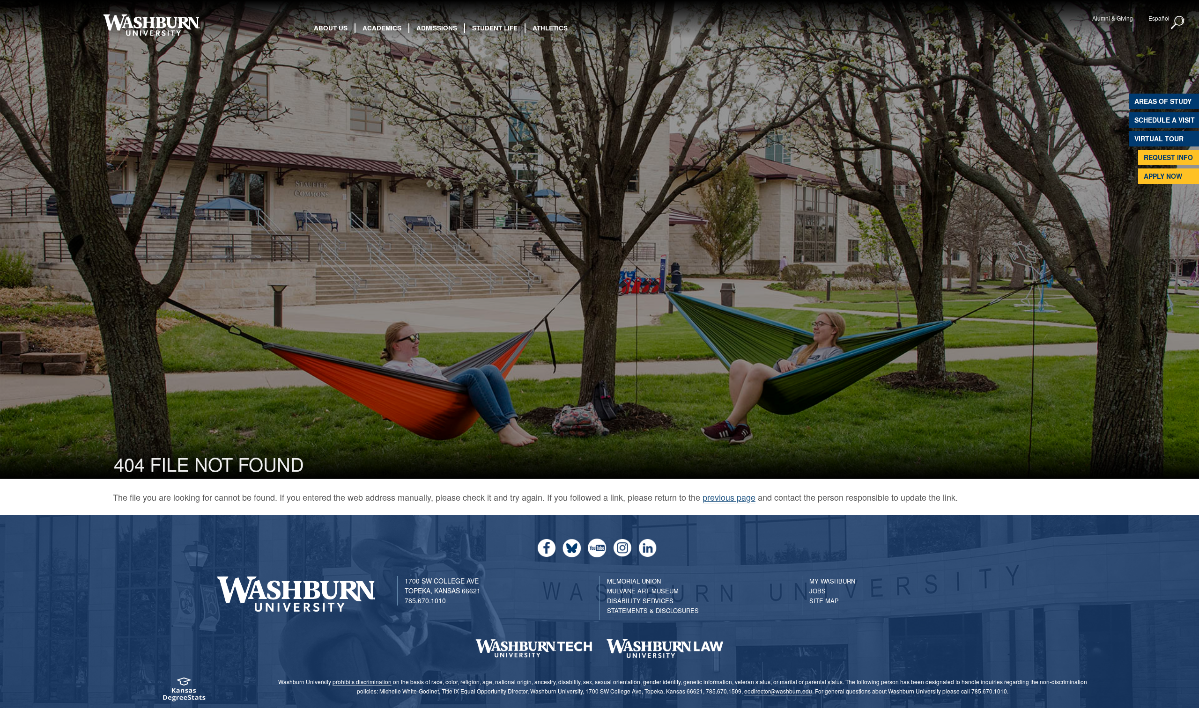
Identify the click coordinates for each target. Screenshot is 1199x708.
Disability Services (640, 600)
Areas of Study (1163, 101)
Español (1158, 18)
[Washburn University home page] (151, 25)
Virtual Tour (1159, 138)
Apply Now (1163, 176)
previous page (729, 497)
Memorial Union (634, 581)
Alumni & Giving (1112, 18)
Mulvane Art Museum (643, 590)
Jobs (817, 590)
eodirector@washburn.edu (778, 691)
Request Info (1168, 157)
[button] (1178, 23)
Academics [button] (382, 27)
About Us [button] (331, 27)
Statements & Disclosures (653, 610)
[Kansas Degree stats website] (184, 692)
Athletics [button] (550, 27)
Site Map (824, 600)
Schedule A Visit (1164, 119)
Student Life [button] (495, 27)
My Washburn (832, 581)
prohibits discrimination (362, 682)
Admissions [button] (436, 27)
